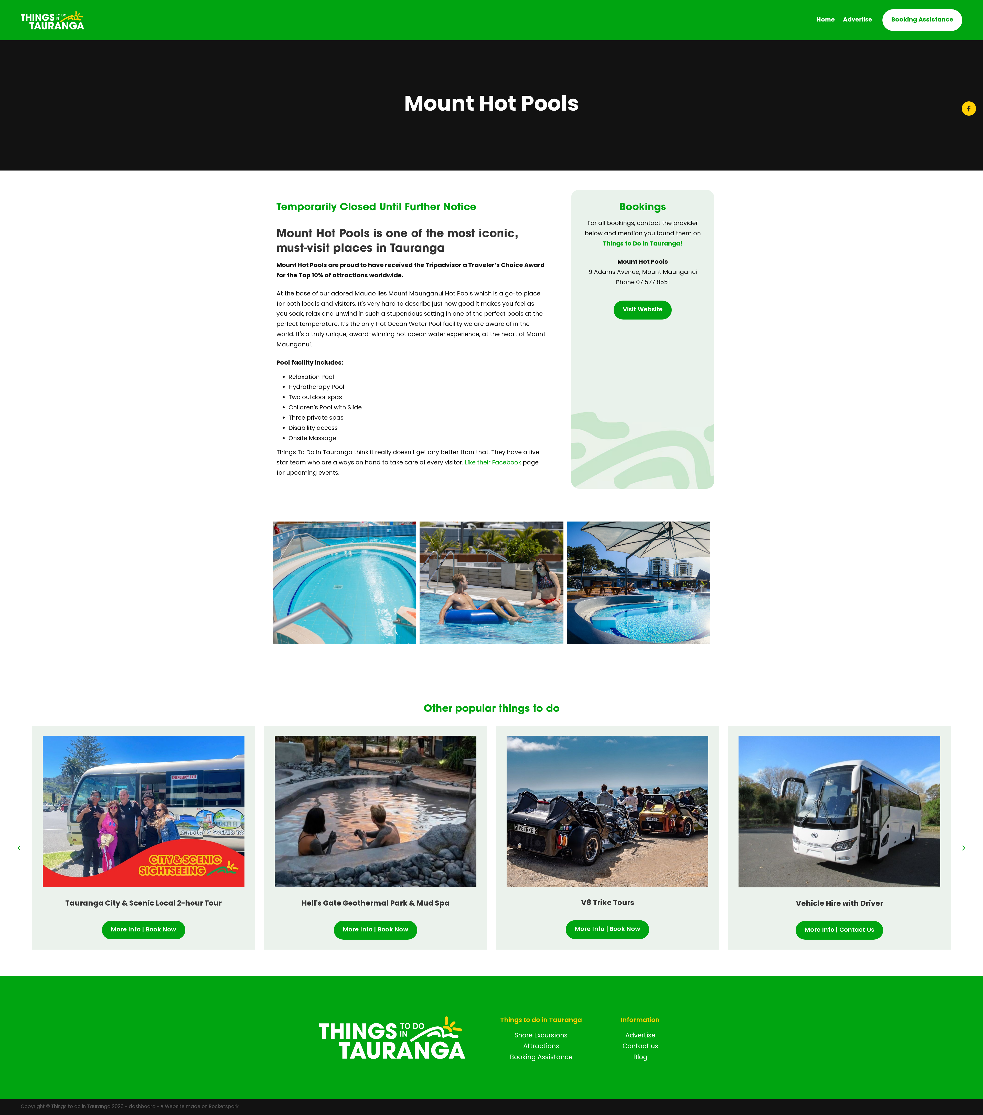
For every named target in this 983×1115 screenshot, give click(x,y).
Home (825, 19)
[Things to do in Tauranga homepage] (115, 20)
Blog (640, 1057)
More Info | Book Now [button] (143, 930)
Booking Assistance (922, 20)
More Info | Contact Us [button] (839, 930)
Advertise (857, 19)
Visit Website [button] (643, 310)
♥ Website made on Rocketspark (200, 1107)
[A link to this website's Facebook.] (969, 108)
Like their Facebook (493, 463)
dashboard (142, 1107)
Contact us (640, 1046)
